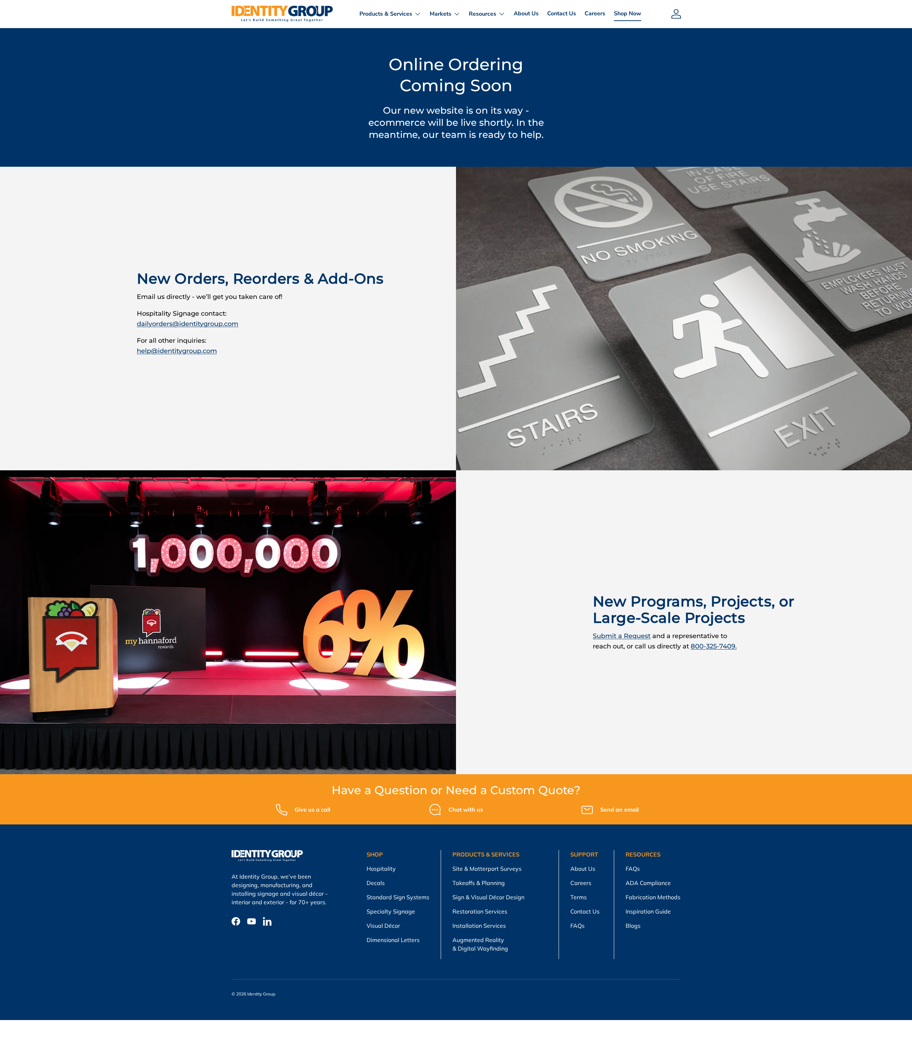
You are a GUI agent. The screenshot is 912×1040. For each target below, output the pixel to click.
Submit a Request (622, 636)
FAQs (577, 925)
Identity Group (261, 994)
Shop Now (627, 13)
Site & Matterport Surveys (487, 868)
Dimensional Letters (393, 939)
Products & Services (385, 14)
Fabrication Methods (653, 897)
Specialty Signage (391, 911)
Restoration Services (479, 911)
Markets (440, 14)
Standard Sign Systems (398, 897)
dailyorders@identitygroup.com (187, 324)
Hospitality (381, 868)
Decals (376, 882)
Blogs (633, 925)
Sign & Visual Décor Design (488, 897)
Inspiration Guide (648, 911)
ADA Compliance (648, 882)
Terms (578, 897)
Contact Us (561, 13)
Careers (595, 13)
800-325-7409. (714, 646)
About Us (526, 13)
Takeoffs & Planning (478, 882)
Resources (482, 14)
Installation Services (479, 925)
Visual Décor (383, 925)
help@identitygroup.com (177, 351)
